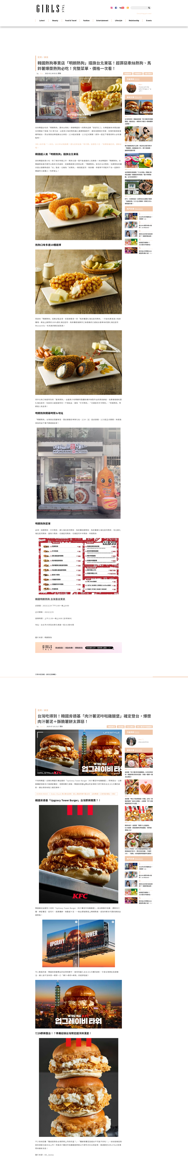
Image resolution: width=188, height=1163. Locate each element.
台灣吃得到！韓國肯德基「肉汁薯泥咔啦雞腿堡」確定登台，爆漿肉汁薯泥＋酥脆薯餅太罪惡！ (139, 121)
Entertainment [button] (102, 20)
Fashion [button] (86, 20)
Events (149, 20)
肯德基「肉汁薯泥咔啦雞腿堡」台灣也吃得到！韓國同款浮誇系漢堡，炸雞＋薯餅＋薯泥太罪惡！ (139, 774)
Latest (42, 20)
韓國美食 (128, 73)
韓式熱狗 (149, 73)
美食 (46, 58)
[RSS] (128, 8)
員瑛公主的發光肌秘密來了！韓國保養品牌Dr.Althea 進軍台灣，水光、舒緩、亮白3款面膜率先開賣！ (146, 235)
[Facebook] (116, 8)
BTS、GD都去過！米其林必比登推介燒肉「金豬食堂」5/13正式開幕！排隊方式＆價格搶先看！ (138, 201)
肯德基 (121, 727)
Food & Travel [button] (70, 20)
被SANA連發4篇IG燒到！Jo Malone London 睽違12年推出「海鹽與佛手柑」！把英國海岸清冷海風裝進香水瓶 (146, 226)
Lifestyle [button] (118, 20)
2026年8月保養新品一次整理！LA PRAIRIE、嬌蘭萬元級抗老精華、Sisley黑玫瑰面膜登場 (146, 218)
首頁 (40, 58)
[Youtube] (121, 8)
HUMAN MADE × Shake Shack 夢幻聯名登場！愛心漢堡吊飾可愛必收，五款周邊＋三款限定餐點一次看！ (76, 794)
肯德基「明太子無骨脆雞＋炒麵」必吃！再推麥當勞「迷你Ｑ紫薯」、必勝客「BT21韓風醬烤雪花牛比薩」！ (139, 801)
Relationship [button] (134, 20)
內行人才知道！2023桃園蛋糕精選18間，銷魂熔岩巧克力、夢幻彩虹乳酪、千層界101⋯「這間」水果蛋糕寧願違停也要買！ (138, 851)
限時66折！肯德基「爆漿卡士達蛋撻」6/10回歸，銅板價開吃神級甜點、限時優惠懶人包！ (138, 827)
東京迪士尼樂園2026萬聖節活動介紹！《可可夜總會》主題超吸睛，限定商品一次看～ (146, 252)
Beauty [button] (55, 20)
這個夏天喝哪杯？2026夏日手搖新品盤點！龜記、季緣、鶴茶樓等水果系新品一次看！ (146, 243)
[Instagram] (112, 8)
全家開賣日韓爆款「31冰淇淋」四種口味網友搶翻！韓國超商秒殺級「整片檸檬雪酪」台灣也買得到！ (138, 174)
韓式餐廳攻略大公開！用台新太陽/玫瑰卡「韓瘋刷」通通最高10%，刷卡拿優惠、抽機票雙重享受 (138, 148)
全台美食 (130, 727)
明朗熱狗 (138, 73)
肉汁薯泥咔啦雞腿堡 (145, 727)
